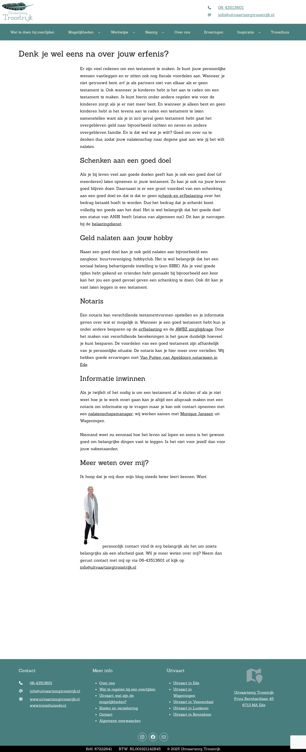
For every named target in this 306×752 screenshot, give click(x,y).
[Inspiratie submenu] (260, 32)
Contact (105, 714)
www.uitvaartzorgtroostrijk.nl (55, 699)
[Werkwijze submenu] (134, 32)
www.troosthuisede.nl (48, 705)
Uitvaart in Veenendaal (193, 701)
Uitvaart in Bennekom (192, 714)
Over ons (107, 683)
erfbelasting (150, 329)
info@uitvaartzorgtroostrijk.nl (246, 14)
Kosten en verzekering (118, 708)
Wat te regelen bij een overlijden (127, 689)
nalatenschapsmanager (110, 413)
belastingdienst (106, 223)
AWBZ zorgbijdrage (194, 329)
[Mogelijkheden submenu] (99, 32)
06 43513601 (231, 7)
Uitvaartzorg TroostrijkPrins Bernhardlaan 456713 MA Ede (254, 698)
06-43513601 (41, 683)
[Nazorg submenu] (163, 32)
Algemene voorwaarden (120, 720)
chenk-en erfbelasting (181, 195)
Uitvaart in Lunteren (191, 708)
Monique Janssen (196, 413)
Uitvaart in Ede (186, 683)
